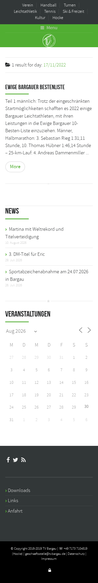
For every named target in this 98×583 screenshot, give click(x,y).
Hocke (58, 17)
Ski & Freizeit (73, 11)
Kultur (40, 17)
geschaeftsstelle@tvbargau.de (45, 554)
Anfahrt (15, 511)
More (15, 166)
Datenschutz (76, 554)
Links (13, 500)
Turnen (70, 5)
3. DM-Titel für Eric (27, 254)
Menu (51, 28)
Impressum (49, 559)
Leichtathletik (25, 11)
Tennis (49, 11)
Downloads (19, 490)
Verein (27, 5)
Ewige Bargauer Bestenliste (35, 87)
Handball (48, 5)
